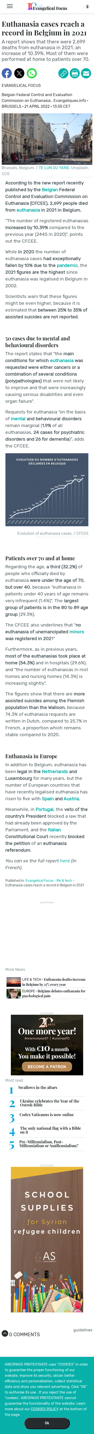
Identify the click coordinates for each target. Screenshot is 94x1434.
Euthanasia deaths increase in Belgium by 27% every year (54, 982)
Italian (54, 829)
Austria (71, 798)
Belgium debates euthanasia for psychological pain (54, 993)
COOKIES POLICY (45, 1409)
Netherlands (55, 771)
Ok (47, 1423)
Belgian (50, 189)
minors (76, 632)
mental (18, 418)
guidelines (83, 1330)
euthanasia (28, 210)
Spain (48, 798)
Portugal (45, 809)
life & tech (64, 881)
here (65, 861)
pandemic (67, 265)
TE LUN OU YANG (54, 167)
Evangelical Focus (21, 85)
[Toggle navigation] (11, 6)
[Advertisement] (47, 934)
